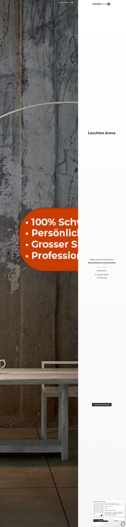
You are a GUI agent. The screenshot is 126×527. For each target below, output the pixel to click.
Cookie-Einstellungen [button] (108, 523)
